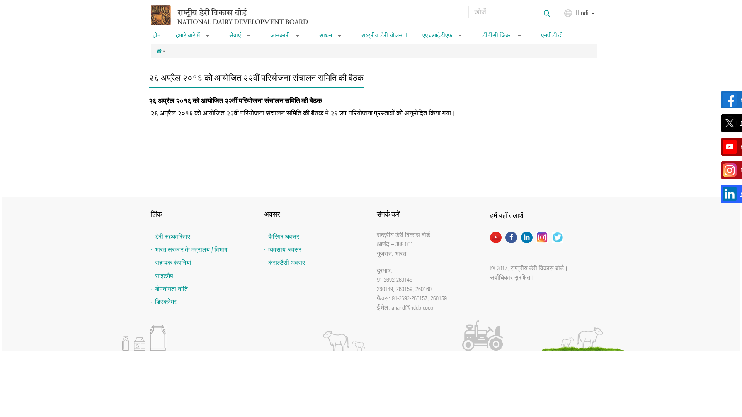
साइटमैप (164, 276)
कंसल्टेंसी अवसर (286, 262)
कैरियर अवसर (283, 236)
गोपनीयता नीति (171, 289)
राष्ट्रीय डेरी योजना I (384, 35)
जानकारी (284, 38)
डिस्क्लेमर (166, 301)
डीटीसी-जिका (501, 38)
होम (156, 35)
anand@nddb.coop (412, 307)
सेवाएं (239, 38)
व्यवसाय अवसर (284, 249)
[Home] (239, 15)
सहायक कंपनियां (173, 262)
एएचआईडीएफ (442, 38)
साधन (330, 38)
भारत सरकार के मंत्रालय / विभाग (191, 249)
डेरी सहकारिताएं (172, 236)
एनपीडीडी (552, 35)
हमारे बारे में (192, 38)
